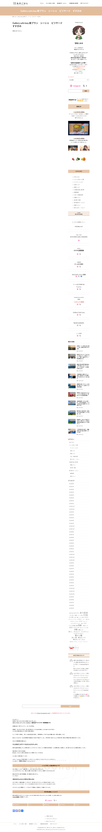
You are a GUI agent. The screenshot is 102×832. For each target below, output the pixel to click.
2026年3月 (71, 497)
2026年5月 (71, 492)
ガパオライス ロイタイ (74, 621)
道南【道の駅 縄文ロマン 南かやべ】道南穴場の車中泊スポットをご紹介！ (81, 662)
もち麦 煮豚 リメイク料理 (79, 617)
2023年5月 (71, 574)
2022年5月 (71, 608)
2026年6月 (71, 489)
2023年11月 (71, 557)
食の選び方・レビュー (79, 202)
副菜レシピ (77, 187)
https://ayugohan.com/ (43, 713)
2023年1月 (71, 585)
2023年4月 (71, 577)
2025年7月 (71, 514)
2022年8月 (71, 599)
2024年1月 (71, 551)
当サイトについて (50, 821)
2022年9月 (71, 596)
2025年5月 (71, 517)
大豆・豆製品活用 (78, 194)
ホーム (15, 823)
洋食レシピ (80, 629)
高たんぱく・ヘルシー (79, 207)
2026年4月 (71, 495)
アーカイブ (71, 77)
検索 (86, 91)
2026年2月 (71, 500)
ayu (84, 677)
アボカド (86, 617)
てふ (80, 287)
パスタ (85, 623)
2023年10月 (71, 560)
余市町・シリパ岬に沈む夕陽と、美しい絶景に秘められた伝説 (83, 347)
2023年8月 (71, 565)
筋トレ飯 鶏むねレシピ (79, 637)
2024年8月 (71, 531)
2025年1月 (71, 523)
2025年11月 (71, 506)
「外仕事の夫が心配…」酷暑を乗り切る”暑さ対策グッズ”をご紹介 (83, 431)
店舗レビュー (77, 197)
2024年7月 (71, 534)
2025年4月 (71, 520)
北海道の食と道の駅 (79, 189)
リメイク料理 (72, 625)
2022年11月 (71, 591)
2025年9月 (71, 512)
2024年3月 (71, 545)
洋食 (76, 629)
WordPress (43, 829)
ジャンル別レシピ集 (79, 179)
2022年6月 (71, 605)
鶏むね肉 (83, 639)
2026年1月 (71, 503)
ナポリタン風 (73, 623)
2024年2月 (71, 548)
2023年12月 (71, 554)
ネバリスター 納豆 (79, 623)
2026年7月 (71, 486)
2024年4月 (71, 543)
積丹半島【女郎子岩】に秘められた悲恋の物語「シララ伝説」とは (83, 412)
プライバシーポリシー (51, 818)
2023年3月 (71, 579)
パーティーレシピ (78, 182)
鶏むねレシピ (77, 639)
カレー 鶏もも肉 (86, 619)
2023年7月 (71, 568)
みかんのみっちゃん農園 (79, 274)
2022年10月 (71, 594)
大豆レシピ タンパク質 (84, 627)
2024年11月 (71, 529)
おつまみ (84, 613)
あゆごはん (77, 177)
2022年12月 (71, 588)
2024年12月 (71, 526)
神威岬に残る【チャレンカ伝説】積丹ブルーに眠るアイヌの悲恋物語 (83, 385)
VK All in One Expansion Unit (60, 829)
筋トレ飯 (78, 635)
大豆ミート (86, 625)
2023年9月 (71, 562)
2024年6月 (71, 537)
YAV (79, 299)
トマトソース (85, 621)
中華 (77, 625)
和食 (80, 625)
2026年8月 (71, 483)
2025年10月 (71, 509)
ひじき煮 (71, 617)
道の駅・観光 (77, 200)
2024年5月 (71, 540)
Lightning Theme (51, 829)
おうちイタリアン (74, 613)
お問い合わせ (49, 816)
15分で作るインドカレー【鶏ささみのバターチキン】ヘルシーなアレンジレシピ (81, 675)
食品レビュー (77, 205)
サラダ (80, 621)
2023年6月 (71, 571)
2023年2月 (71, 582)
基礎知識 (76, 192)
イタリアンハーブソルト (72, 619)
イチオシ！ (79, 619)
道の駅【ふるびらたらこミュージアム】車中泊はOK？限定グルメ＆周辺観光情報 (83, 394)
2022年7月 (71, 602)
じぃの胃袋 (79, 333)
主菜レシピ (77, 184)
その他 (85, 615)
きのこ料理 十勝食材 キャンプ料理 (76, 615)
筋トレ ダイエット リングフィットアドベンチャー (79, 632)
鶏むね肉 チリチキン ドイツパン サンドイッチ (78, 641)
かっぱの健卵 (78, 264)
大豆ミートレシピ (74, 627)
